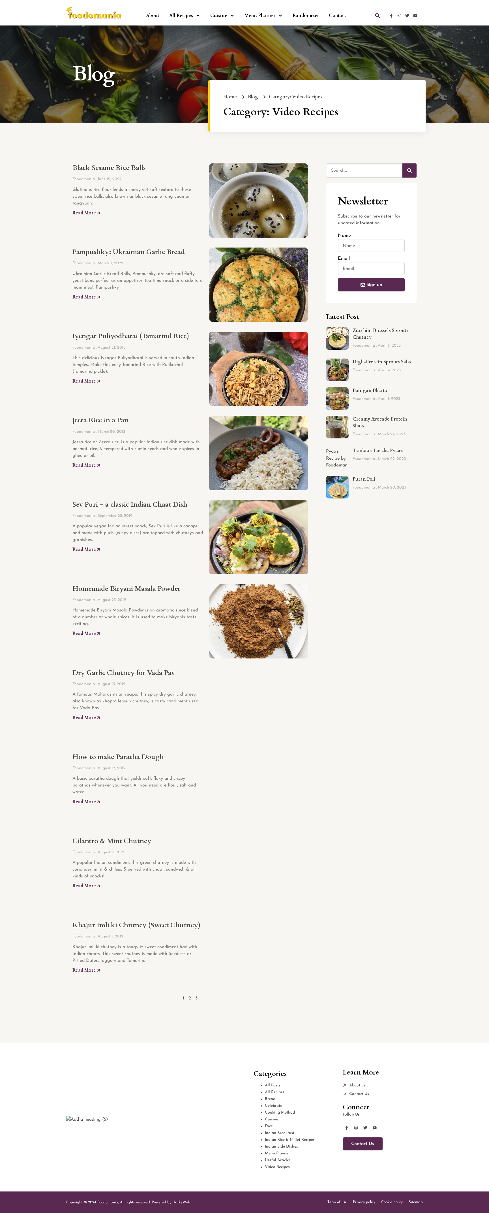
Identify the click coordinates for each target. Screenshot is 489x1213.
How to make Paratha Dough (118, 757)
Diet (269, 1126)
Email (344, 258)
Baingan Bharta (370, 390)
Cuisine (218, 15)
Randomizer (306, 15)
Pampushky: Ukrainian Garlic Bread (128, 252)
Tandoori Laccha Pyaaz (378, 450)
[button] (377, 15)
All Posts (272, 1085)
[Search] (409, 170)
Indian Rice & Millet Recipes (290, 1140)
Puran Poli (364, 479)
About (152, 15)
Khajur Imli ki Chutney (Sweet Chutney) (136, 925)
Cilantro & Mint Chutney (111, 841)
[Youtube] (415, 16)
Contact (337, 15)
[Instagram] (399, 16)
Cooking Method (280, 1112)
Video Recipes (277, 1167)
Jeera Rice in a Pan (100, 420)
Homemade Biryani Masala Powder (126, 588)
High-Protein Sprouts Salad (383, 362)
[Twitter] (407, 16)
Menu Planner (259, 15)
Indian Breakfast (279, 1133)
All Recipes (181, 15)
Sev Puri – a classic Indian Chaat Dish (129, 504)
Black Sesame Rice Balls (109, 167)
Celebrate (273, 1106)
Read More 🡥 (86, 213)
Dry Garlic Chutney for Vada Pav (123, 672)
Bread (270, 1099)
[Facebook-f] (391, 16)
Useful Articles (278, 1160)
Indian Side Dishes (281, 1146)
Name (344, 235)
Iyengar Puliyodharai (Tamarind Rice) (130, 336)
